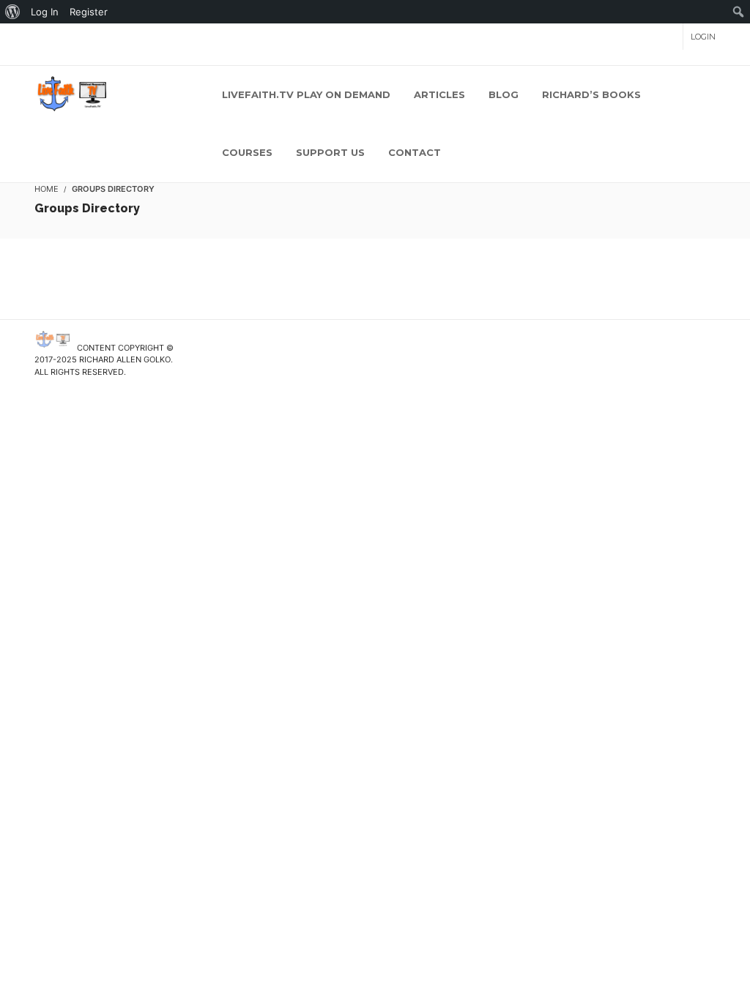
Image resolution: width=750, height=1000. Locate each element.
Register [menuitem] (89, 12)
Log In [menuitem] (45, 12)
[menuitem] (13, 11)
